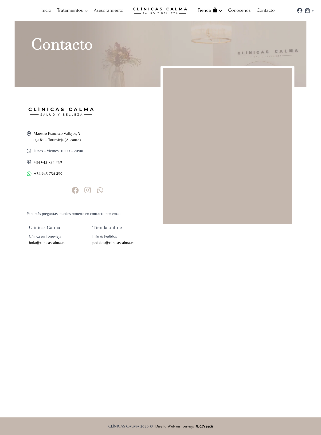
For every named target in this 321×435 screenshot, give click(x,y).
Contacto (266, 10)
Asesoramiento (108, 10)
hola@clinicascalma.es (47, 242)
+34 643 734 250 (48, 162)
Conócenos (239, 10)
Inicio (45, 10)
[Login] (299, 10)
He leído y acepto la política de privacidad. (32, 371)
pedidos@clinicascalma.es (113, 242)
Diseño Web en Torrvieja (184, 426)
